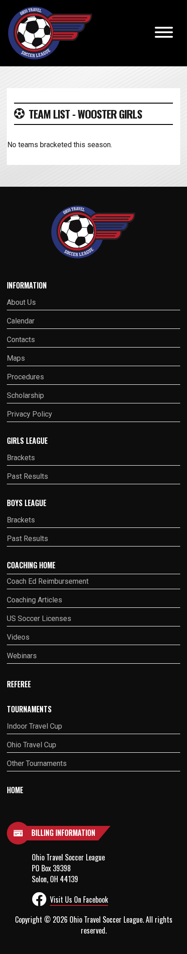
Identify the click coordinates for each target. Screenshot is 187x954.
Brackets (21, 457)
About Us (21, 302)
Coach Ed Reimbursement (48, 581)
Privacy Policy (29, 414)
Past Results (27, 476)
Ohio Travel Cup (31, 744)
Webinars (22, 655)
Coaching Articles (34, 600)
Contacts (21, 339)
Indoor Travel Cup (34, 726)
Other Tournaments (37, 763)
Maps (16, 358)
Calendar (20, 321)
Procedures (25, 377)
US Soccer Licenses (39, 618)
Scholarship (25, 395)
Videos (18, 637)
